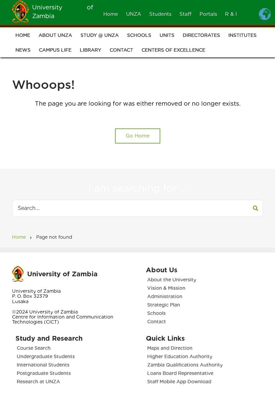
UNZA (133, 14)
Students (160, 14)
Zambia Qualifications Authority (185, 364)
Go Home (138, 136)
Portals (208, 14)
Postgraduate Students (44, 373)
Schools (139, 35)
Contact (121, 50)
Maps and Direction (169, 348)
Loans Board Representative (180, 373)
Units (167, 35)
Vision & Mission (166, 288)
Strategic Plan (163, 304)
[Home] (20, 11)
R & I (231, 14)
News (23, 50)
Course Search (34, 348)
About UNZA (55, 35)
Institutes (242, 35)
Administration (164, 296)
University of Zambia (62, 274)
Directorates (201, 35)
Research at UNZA (38, 381)
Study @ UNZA (99, 35)
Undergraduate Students (46, 356)
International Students (43, 364)
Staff (185, 14)
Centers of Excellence (173, 50)
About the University (171, 279)
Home (110, 14)
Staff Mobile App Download (179, 381)
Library (90, 50)
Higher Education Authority (179, 356)
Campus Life (55, 50)
